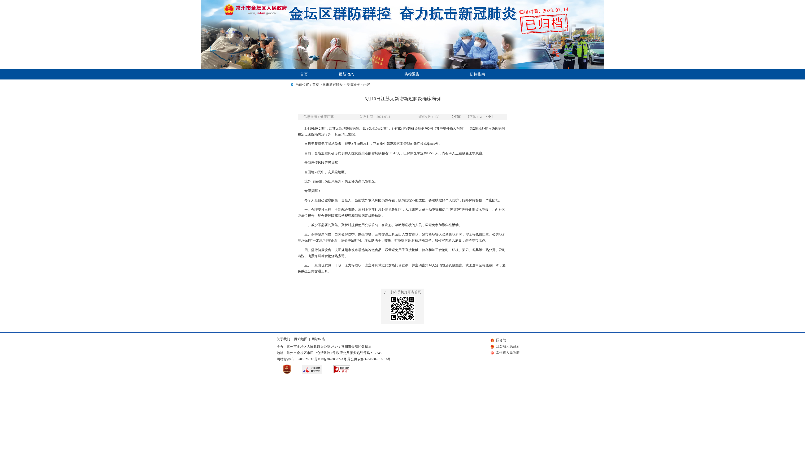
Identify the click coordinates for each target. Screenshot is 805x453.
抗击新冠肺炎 (333, 84)
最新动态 (346, 74)
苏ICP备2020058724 (328, 359)
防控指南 (477, 74)
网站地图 (301, 339)
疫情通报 (353, 84)
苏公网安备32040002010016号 (369, 359)
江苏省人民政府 (508, 346)
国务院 (501, 340)
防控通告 (411, 74)
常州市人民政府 (507, 352)
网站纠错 (318, 339)
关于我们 (283, 339)
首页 (304, 74)
